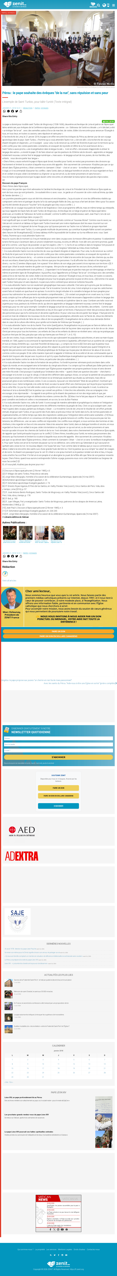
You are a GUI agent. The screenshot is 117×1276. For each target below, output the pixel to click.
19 (74, 1068)
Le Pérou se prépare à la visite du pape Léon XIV (21, 960)
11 (58, 1064)
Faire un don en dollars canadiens (58, 636)
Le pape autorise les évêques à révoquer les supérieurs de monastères (39, 1015)
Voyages (11, 13)
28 (105, 1073)
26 (74, 1073)
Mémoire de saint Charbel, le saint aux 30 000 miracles (33, 991)
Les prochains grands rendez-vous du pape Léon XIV (27, 1115)
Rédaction (27, 108)
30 (28, 1077)
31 (43, 1077)
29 (12, 1077)
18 (58, 1068)
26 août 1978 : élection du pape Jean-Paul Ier (20, 949)
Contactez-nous (93, 1249)
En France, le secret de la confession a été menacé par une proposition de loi (41, 1003)
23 (28, 1073)
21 (105, 1068)
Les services (51, 1249)
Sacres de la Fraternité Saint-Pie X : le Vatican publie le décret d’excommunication (43, 980)
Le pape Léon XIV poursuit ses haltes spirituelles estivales (29, 1132)
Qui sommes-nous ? (25, 1249)
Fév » (11, 1082)
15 (12, 1068)
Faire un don (58, 631)
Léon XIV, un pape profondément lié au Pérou (23, 1097)
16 (28, 1068)
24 (43, 1073)
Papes (4, 13)
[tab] (47, 1198)
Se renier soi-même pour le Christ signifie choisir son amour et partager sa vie (32, 952)
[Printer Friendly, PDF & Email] (108, 121)
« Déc (6, 1082)
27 (89, 1073)
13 (89, 1064)
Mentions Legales (65, 1249)
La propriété (40, 1249)
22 (12, 1073)
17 (43, 1068)
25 (58, 1073)
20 (89, 1068)
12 (74, 1064)
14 (105, 1064)
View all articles (9, 580)
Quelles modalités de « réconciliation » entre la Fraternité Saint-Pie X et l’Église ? (41, 1026)
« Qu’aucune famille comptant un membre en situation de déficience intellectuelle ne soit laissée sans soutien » (44, 956)
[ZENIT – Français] (33, 5)
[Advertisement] (58, 661)
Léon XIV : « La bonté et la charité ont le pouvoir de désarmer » (26, 963)
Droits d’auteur (79, 1249)
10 (43, 1064)
